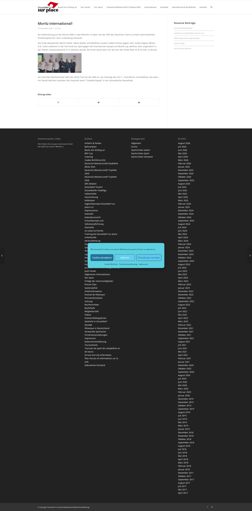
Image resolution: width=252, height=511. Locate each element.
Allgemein (136, 143)
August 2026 (184, 143)
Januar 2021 (184, 361)
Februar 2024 (184, 244)
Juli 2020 (182, 378)
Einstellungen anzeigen (149, 257)
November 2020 (186, 365)
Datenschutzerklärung (128, 264)
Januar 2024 (184, 247)
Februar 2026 (184, 163)
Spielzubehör (91, 288)
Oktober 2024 (184, 217)
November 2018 (186, 435)
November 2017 (186, 472)
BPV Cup (89, 153)
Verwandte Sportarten (95, 331)
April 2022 (183, 318)
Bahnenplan (91, 146)
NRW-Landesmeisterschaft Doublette (187, 38)
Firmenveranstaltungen (96, 335)
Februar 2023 (184, 284)
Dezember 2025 (185, 170)
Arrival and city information (98, 355)
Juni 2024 (182, 230)
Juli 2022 (182, 308)
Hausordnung (91, 197)
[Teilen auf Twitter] (98, 102)
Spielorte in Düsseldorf (96, 321)
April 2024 (183, 237)
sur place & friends (94, 230)
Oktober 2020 (184, 368)
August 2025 (184, 183)
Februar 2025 (184, 203)
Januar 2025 (184, 207)
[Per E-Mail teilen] (139, 102)
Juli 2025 (182, 187)
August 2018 (184, 445)
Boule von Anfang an (95, 150)
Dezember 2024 (185, 210)
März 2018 (183, 462)
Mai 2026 (182, 153)
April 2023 (183, 277)
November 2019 (186, 402)
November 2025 (186, 173)
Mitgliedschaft (92, 311)
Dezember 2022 (185, 291)
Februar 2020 (184, 392)
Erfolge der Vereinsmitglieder (99, 281)
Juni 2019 (182, 419)
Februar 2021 (184, 358)
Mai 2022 (182, 314)
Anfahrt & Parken (93, 143)
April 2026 (183, 156)
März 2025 (183, 200)
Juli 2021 (182, 345)
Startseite (89, 227)
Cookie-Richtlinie (111, 264)
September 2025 (186, 180)
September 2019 (186, 408)
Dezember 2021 (185, 328)
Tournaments (91, 345)
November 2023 (186, 254)
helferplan (90, 200)
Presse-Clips (91, 284)
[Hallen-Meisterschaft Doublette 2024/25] (2, 255)
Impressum (143, 264)
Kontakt (88, 324)
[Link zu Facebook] (207, 507)
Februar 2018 (184, 466)
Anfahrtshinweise (93, 291)
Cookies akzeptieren (102, 257)
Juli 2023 (182, 267)
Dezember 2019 (185, 398)
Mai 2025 (182, 193)
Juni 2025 (182, 190)
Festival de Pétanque (95, 294)
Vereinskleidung (92, 240)
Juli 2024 (182, 227)
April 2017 (183, 492)
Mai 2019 (182, 422)
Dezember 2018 (185, 432)
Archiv (134, 146)
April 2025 (183, 197)
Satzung (88, 301)
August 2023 (184, 264)
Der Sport (89, 277)
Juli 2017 (182, 486)
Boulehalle (90, 308)
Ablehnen (124, 257)
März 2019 (183, 425)
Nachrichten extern (140, 150)
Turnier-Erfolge (179, 43)
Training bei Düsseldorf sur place (101, 234)
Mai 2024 (182, 234)
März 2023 (183, 281)
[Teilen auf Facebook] (58, 102)
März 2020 (183, 388)
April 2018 (183, 459)
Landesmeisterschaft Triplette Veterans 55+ (189, 33)
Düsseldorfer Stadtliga (95, 190)
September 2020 (186, 372)
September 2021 (186, 338)
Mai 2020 (182, 385)
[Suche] (211, 7)
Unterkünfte (90, 237)
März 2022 (183, 321)
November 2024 (186, 213)
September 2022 (186, 301)
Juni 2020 (182, 382)
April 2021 (183, 355)
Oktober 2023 (184, 257)
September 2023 (186, 261)
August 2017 (184, 482)
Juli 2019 (182, 415)
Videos (88, 314)
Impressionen (91, 210)
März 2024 (183, 240)
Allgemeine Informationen (97, 274)
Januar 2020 (184, 395)
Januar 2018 (184, 469)
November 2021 (186, 331)
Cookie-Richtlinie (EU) (95, 160)
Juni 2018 (182, 452)
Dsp (59, 28)
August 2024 (184, 224)
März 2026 (183, 160)
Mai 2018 (182, 456)
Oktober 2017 (184, 476)
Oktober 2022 (184, 298)
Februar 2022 (184, 324)
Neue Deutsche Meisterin (182, 48)
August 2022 (184, 304)
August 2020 (184, 375)
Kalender (89, 213)
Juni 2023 (182, 271)
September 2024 (186, 220)
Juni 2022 (182, 311)
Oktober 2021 (184, 335)
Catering (89, 156)
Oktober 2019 (184, 405)
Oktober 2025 (184, 176)
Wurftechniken (92, 304)
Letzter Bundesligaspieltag (183, 28)
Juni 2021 (182, 348)
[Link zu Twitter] (212, 507)
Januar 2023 (184, 288)
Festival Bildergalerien (95, 318)
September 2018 (186, 442)
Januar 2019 (184, 429)
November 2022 (186, 294)
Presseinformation (94, 298)
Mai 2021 (182, 351)
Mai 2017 (182, 489)
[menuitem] (50, 7)
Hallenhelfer (91, 193)
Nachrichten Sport (140, 153)
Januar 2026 (184, 166)
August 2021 (184, 341)
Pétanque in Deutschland (97, 328)
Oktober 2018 (184, 439)
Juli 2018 (182, 449)
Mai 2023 (182, 274)
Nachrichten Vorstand (142, 156)
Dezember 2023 (185, 250)
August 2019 (184, 412)
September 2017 (186, 479)
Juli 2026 (182, 146)
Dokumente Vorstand (95, 365)
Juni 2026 (182, 150)
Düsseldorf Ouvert (94, 187)
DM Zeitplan (91, 183)
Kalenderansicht (93, 217)
